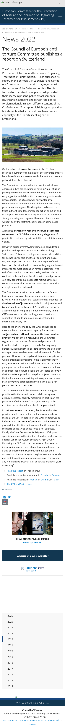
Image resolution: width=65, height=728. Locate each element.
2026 (10, 615)
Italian (56, 479)
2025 (10, 621)
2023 (10, 633)
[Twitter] (9, 497)
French (44, 475)
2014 (10, 686)
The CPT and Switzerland (19, 483)
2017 (10, 668)
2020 (10, 651)
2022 (10, 639)
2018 (10, 662)
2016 (10, 674)
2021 (10, 645)
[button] (32, 3)
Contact (32, 723)
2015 (10, 680)
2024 (10, 627)
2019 (10, 656)
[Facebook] (4, 497)
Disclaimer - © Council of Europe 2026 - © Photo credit (32, 720)
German (56, 475)
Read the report (15, 470)
